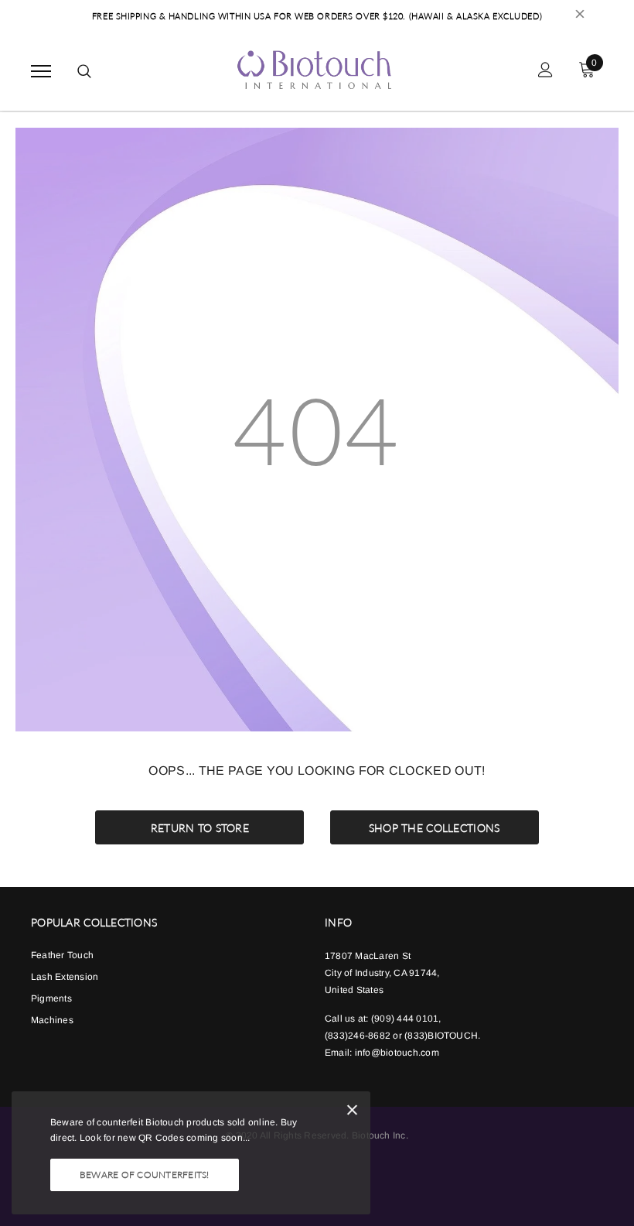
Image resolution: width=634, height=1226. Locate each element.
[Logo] (314, 69)
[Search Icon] (84, 71)
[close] (580, 16)
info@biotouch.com (397, 1052)
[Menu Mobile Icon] (41, 71)
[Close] (352, 1112)
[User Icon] (545, 71)
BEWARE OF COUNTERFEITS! (145, 1174)
